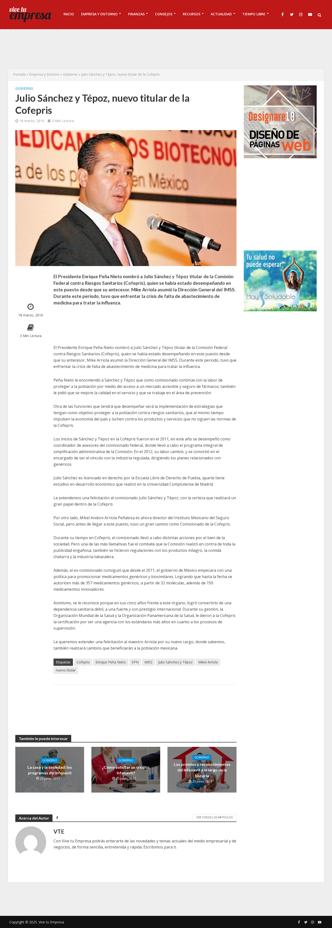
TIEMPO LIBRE (253, 14)
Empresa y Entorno (44, 74)
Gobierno (70, 74)
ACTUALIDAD (221, 14)
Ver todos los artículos (214, 817)
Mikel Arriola (208, 662)
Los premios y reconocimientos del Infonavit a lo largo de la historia (202, 770)
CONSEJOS (163, 14)
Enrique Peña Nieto (111, 662)
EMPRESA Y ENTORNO (99, 14)
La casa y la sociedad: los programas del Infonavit (49, 770)
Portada (19, 74)
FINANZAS (136, 14)
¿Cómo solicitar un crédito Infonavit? (125, 770)
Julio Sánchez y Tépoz (175, 662)
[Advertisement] (166, 48)
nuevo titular (66, 670)
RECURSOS (191, 14)
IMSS (148, 662)
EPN (135, 662)
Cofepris (83, 662)
